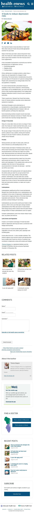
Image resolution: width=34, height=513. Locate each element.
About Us (4, 509)
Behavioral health (8, 11)
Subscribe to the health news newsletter (13, 332)
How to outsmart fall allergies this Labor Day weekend (8, 271)
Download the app (11, 401)
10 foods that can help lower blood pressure (18, 451)
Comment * (5, 318)
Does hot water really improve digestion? (19, 471)
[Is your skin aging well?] (9, 282)
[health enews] (13, 5)
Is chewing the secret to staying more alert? (19, 464)
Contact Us (10, 509)
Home (3, 11)
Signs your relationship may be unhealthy (21, 351)
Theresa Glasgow (7, 18)
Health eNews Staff (18, 509)
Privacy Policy (27, 509)
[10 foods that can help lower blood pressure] (24, 263)
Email (7, 312)
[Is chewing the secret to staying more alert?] (24, 282)
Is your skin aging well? (7, 288)
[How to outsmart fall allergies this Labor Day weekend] (9, 263)
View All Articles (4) (9, 376)
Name (4, 306)
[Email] (30, 375)
